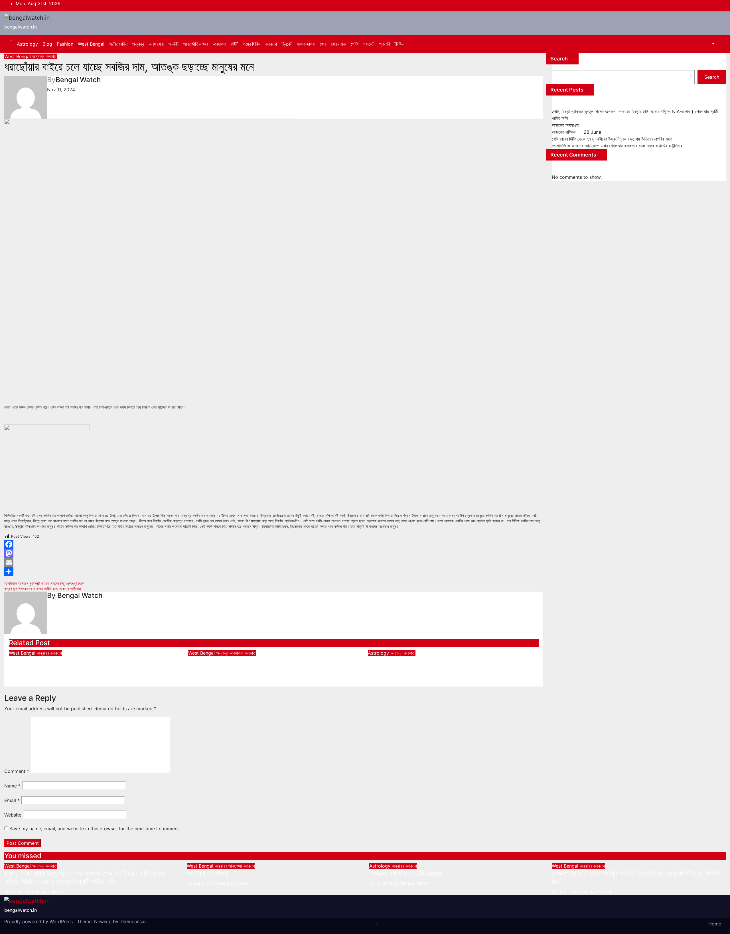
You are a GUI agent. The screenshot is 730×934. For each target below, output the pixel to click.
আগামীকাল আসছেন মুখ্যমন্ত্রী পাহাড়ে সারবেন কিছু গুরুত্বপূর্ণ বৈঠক (44, 583)
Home (714, 924)
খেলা (323, 44)
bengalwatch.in (20, 27)
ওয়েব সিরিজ (252, 44)
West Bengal (91, 44)
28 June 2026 (202, 883)
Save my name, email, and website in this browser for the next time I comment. (94, 828)
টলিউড (399, 44)
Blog (47, 44)
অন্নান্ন (138, 44)
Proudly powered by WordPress (39, 921)
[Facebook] (273, 544)
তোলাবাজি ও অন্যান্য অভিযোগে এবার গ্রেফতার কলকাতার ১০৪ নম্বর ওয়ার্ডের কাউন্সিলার (617, 146)
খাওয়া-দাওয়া (306, 44)
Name (12, 786)
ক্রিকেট (286, 44)
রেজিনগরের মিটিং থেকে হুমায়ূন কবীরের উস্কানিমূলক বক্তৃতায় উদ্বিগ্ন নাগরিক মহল (612, 139)
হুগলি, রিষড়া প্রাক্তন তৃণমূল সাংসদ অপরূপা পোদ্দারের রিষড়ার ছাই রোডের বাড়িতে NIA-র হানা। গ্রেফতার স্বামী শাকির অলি (89, 664)
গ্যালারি (384, 44)
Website (12, 815)
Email (12, 800)
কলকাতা (271, 44)
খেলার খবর (338, 44)
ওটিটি (234, 44)
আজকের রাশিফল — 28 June (404, 660)
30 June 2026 (20, 891)
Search (559, 59)
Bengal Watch (78, 80)
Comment (16, 771)
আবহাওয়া (219, 44)
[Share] (273, 571)
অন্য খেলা (156, 44)
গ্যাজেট (368, 44)
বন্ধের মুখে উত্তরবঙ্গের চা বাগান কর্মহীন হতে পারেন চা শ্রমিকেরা (42, 589)
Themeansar (133, 921)
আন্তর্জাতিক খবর (195, 44)
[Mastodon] (273, 553)
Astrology (27, 44)
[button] (10, 40)
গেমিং (355, 44)
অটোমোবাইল (118, 44)
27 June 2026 (567, 891)
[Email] (273, 562)
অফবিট (173, 44)
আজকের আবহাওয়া (209, 660)
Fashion (65, 44)
